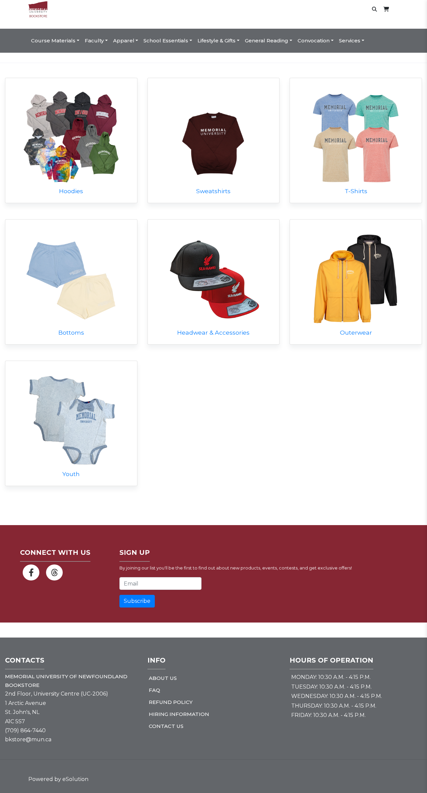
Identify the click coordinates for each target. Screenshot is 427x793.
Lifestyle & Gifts (216, 40)
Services (349, 40)
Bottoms (71, 332)
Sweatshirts (213, 190)
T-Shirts (356, 190)
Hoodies (71, 190)
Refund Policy (170, 702)
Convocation (314, 40)
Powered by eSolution (58, 779)
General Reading (266, 40)
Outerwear (356, 332)
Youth (71, 473)
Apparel (123, 40)
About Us (163, 678)
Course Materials (53, 40)
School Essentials (165, 40)
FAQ (154, 690)
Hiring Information (179, 714)
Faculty (94, 40)
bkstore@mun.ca (28, 739)
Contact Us (166, 726)
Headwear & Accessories (213, 332)
